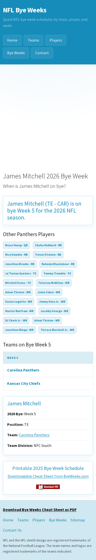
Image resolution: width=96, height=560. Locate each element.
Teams (33, 40)
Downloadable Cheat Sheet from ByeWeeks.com (48, 476)
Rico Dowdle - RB (16, 254)
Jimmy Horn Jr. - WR (52, 301)
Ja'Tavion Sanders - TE (20, 273)
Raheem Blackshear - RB (58, 264)
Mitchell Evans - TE (18, 283)
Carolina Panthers (23, 369)
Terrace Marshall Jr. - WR (57, 330)
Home (12, 40)
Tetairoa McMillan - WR (53, 283)
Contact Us (12, 530)
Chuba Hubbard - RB (48, 245)
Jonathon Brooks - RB (19, 264)
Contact (42, 52)
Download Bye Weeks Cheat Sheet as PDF (40, 509)
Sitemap (78, 519)
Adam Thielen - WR (18, 292)
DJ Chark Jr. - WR (16, 320)
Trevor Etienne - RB (48, 254)
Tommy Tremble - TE (57, 273)
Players (55, 40)
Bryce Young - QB (16, 245)
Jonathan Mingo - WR (19, 330)
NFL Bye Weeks (24, 9)
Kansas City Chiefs (23, 383)
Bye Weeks (16, 52)
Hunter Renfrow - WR (19, 311)
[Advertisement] (48, 115)
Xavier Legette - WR (18, 301)
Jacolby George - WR (54, 311)
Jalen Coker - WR (49, 292)
